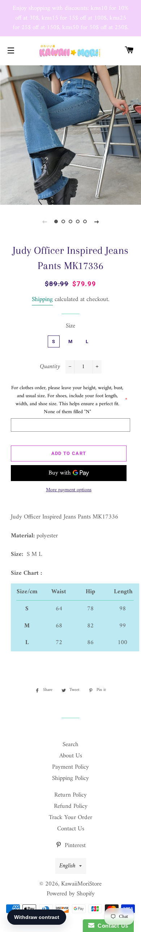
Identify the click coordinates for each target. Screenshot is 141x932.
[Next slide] (96, 222)
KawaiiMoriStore (81, 884)
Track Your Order (70, 817)
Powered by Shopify (71, 893)
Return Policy (70, 795)
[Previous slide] (44, 222)
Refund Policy (70, 806)
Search (70, 744)
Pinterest (74, 845)
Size (70, 326)
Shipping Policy (70, 778)
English (67, 865)
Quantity (50, 367)
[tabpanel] (70, 134)
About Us (70, 755)
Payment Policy (70, 767)
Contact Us (70, 828)
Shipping (42, 299)
